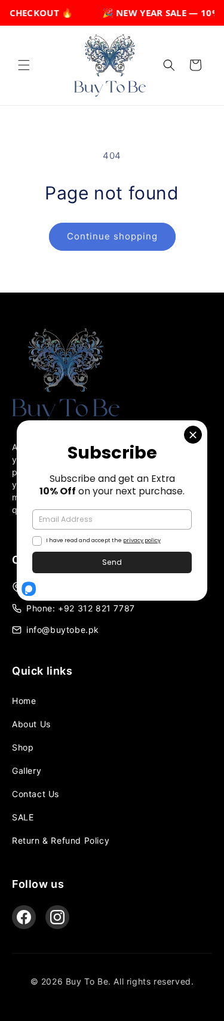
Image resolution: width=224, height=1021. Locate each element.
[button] (24, 65)
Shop (22, 747)
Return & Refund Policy (60, 840)
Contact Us (35, 794)
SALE (22, 817)
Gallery (26, 770)
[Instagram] (57, 917)
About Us (31, 724)
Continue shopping (112, 236)
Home (24, 701)
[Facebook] (24, 917)
